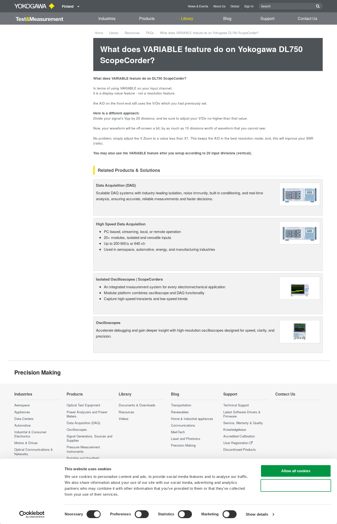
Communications (183, 425)
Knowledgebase (234, 429)
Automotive (22, 425)
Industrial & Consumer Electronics (30, 434)
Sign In (249, 6)
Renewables (180, 412)
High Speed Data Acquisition (121, 224)
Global (234, 6)
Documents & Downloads (137, 405)
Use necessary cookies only (296, 485)
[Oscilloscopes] (299, 331)
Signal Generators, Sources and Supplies (89, 438)
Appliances (22, 412)
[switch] (142, 514)
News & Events (198, 6)
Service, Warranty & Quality (243, 422)
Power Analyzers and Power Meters (87, 414)
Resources (132, 32)
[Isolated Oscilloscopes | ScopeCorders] (299, 287)
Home (99, 32)
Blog (227, 18)
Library (187, 18)
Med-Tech (178, 432)
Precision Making (183, 445)
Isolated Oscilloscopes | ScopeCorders (129, 279)
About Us (219, 6)
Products (147, 18)
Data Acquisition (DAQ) (116, 185)
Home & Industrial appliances (192, 418)
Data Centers (24, 418)
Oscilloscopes (108, 322)
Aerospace (22, 405)
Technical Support (236, 405)
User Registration (235, 442)
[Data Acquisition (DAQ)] (299, 193)
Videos (124, 418)
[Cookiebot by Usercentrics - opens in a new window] (32, 514)
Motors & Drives (26, 442)
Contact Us (307, 18)
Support (267, 18)
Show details (257, 514)
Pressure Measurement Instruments (83, 449)
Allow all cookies (295, 471)
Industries (106, 18)
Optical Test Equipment (83, 405)
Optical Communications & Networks (33, 451)
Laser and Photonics (185, 438)
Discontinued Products (239, 449)
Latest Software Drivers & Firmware (242, 414)
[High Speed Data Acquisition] (299, 232)
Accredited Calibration (239, 436)
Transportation (181, 405)
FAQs (150, 32)
